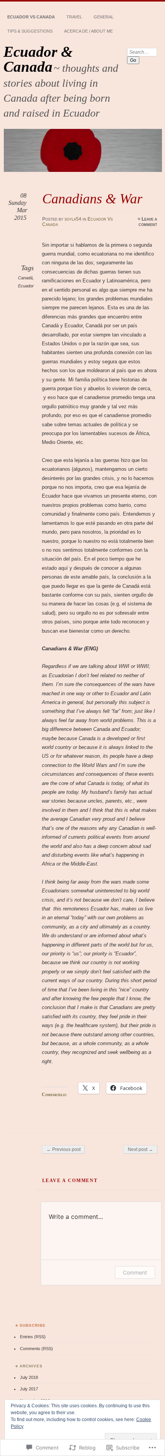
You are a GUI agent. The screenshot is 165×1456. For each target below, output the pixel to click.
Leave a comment (148, 221)
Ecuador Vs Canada (31, 17)
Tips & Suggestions (30, 31)
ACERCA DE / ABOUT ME (88, 31)
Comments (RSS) (36, 1348)
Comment (135, 1272)
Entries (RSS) (33, 1336)
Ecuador (26, 286)
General (104, 17)
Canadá (25, 277)
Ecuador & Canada (38, 59)
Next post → (140, 1149)
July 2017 (29, 1389)
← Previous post (63, 1149)
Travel (74, 17)
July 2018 (29, 1377)
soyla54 (72, 219)
